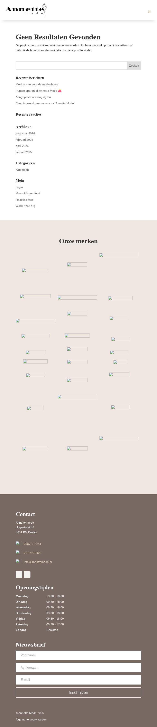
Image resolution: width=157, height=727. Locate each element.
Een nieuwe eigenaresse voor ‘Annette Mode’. (45, 103)
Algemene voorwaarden (31, 719)
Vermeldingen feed (28, 193)
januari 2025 (24, 152)
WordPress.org (25, 205)
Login (19, 187)
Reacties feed (25, 199)
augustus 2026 (25, 133)
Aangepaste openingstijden (33, 97)
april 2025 (22, 145)
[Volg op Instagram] (27, 574)
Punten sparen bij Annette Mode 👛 (39, 90)
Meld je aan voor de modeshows (37, 84)
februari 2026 (24, 139)
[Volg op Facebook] (19, 574)
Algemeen (22, 169)
